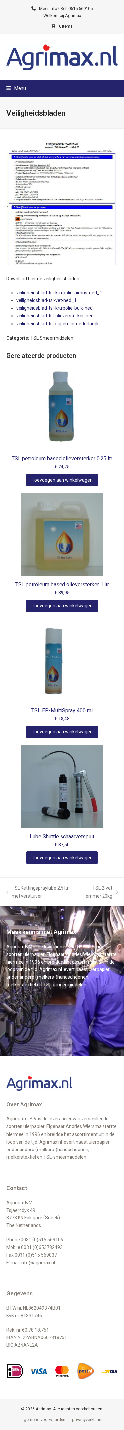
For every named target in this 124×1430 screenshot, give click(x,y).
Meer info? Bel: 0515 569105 (66, 8)
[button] (16, 88)
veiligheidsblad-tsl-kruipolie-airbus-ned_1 (59, 292)
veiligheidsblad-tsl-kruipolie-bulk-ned (54, 308)
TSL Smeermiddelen (51, 338)
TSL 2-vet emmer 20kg (96, 892)
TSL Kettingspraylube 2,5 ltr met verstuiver (37, 892)
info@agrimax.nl (38, 1262)
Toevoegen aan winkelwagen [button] (62, 480)
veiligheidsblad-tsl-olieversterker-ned (55, 315)
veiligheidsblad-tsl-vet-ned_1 (46, 300)
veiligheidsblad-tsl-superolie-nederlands (58, 323)
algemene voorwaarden (43, 1419)
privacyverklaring (88, 1419)
